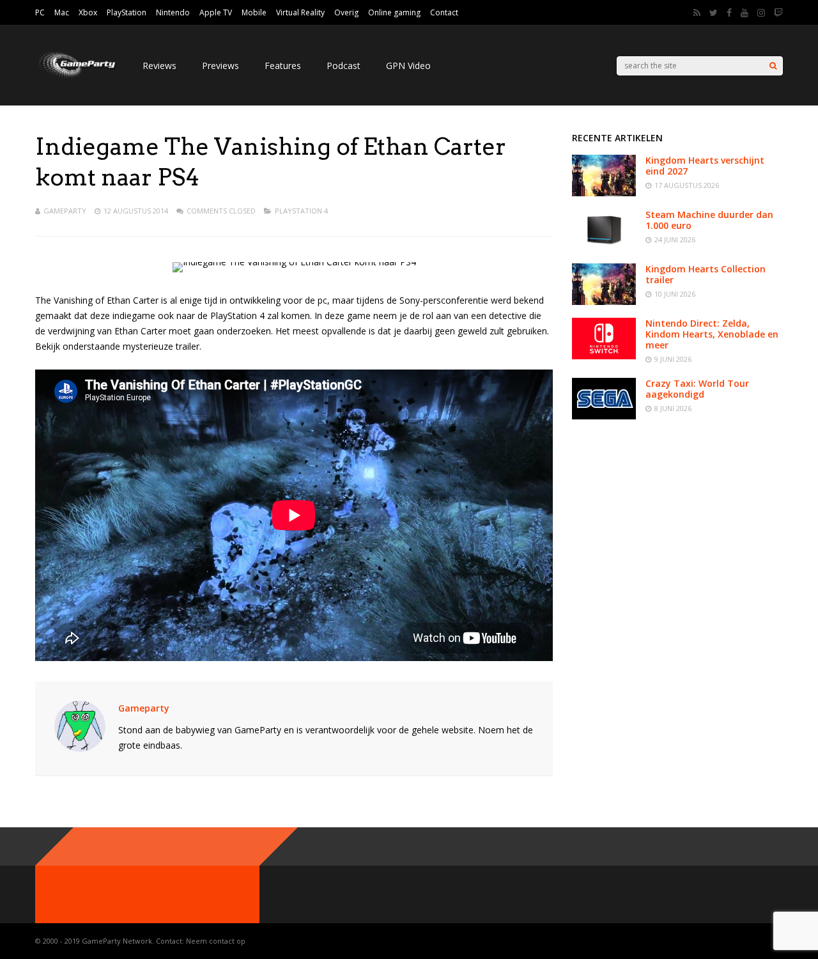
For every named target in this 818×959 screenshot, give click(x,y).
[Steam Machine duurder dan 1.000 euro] (604, 247)
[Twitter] (713, 13)
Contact (444, 12)
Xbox (88, 12)
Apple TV (215, 12)
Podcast (343, 65)
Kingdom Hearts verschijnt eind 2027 (704, 165)
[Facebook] (729, 13)
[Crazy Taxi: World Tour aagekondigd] (604, 416)
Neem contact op (215, 941)
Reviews (159, 65)
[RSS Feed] (696, 13)
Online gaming (394, 12)
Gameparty (64, 210)
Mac (61, 12)
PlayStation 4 (301, 210)
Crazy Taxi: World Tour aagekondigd (697, 388)
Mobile (254, 12)
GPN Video (408, 65)
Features (283, 65)
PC (40, 12)
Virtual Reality (300, 12)
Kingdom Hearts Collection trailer (705, 274)
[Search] (773, 65)
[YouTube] (744, 13)
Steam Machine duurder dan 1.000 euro (709, 219)
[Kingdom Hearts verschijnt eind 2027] (604, 193)
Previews (220, 65)
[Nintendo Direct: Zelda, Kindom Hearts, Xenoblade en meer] (604, 356)
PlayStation (126, 12)
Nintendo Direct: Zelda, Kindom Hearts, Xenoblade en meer (711, 334)
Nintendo (173, 12)
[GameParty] (76, 77)
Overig (346, 12)
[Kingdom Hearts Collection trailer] (604, 301)
